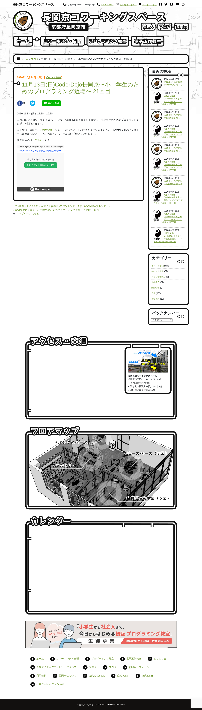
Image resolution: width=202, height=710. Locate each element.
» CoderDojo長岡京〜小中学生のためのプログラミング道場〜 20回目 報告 (56, 210)
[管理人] (148, 26)
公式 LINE (147, 675)
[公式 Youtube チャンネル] (178, 4)
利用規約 (41, 675)
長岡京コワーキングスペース (33, 4)
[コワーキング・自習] (62, 41)
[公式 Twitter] (166, 4)
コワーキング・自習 (67, 658)
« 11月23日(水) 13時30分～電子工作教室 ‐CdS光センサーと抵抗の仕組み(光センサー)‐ (61, 206)
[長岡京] (181, 26)
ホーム (24, 59)
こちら (38, 140)
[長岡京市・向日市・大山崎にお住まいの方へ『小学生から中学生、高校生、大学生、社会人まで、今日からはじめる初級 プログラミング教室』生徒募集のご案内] (101, 634)
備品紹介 (155, 282)
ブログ (35, 59)
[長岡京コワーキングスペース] (23, 20)
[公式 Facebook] (161, 4)
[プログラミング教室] (107, 41)
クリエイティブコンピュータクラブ (56, 667)
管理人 (93, 667)
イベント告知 (53, 77)
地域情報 (155, 288)
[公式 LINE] (172, 4)
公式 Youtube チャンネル (50, 684)
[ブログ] (164, 26)
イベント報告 (157, 271)
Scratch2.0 (46, 130)
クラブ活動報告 (158, 277)
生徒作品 (155, 299)
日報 (153, 293)
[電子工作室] (147, 41)
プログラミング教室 (102, 658)
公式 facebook (97, 675)
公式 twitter (123, 675)
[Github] (184, 4)
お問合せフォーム (139, 667)
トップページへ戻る (27, 213)
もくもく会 (160, 658)
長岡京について (67, 675)
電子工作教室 (133, 658)
